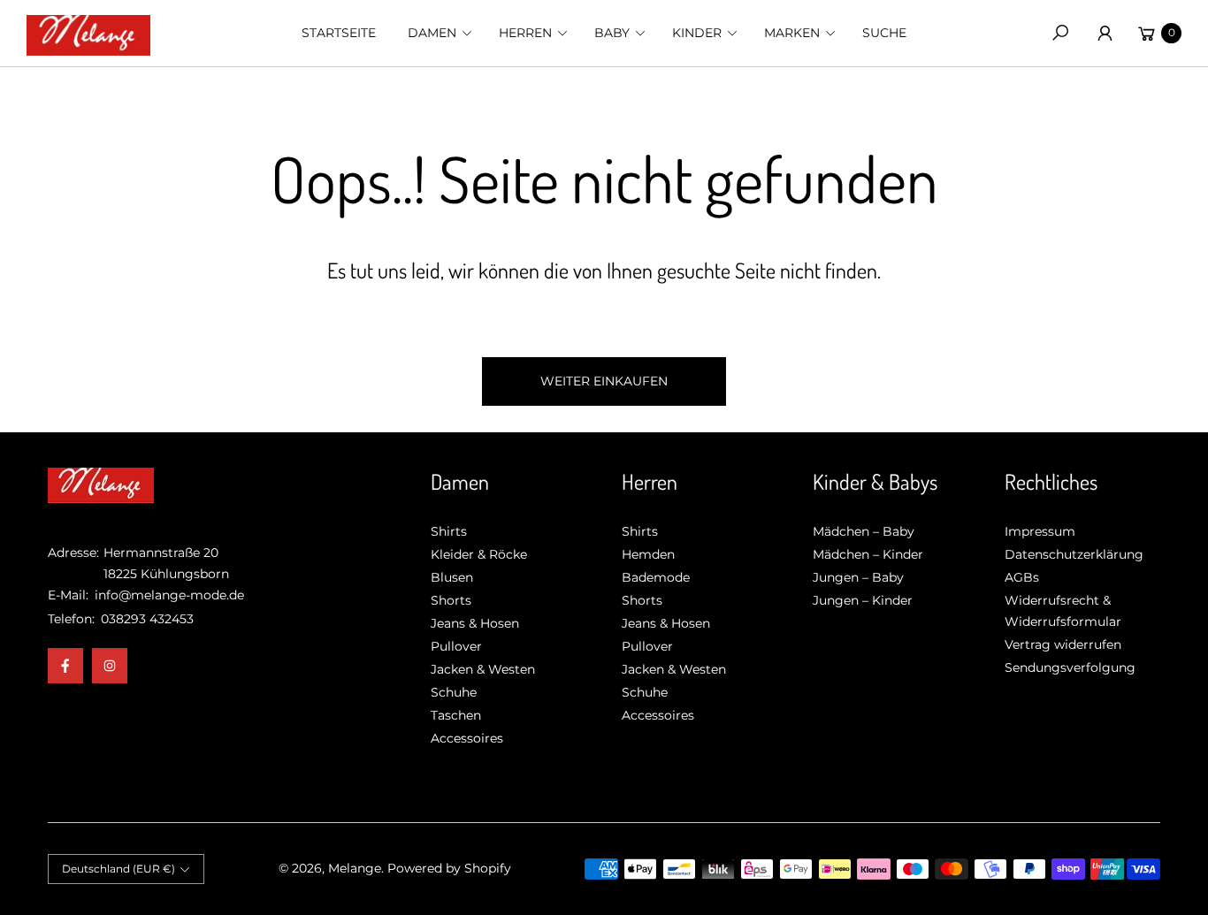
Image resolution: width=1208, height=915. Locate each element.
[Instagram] (109, 665)
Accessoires (467, 738)
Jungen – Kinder (863, 600)
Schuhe (454, 692)
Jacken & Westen (483, 669)
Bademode (656, 577)
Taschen (456, 715)
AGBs (1022, 577)
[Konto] (1104, 32)
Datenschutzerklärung (1074, 554)
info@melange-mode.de (167, 595)
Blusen (452, 577)
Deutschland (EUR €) (118, 868)
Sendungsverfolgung (1070, 667)
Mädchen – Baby (863, 531)
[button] (437, 32)
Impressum (1040, 531)
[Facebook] (65, 665)
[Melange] (88, 34)
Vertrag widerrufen (1063, 644)
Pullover (456, 646)
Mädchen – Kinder (868, 554)
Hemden (648, 554)
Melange (354, 868)
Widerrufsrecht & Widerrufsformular (1063, 610)
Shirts (449, 531)
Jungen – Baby (858, 577)
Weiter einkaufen (604, 381)
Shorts (451, 600)
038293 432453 (147, 619)
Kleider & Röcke (479, 554)
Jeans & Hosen (475, 623)
